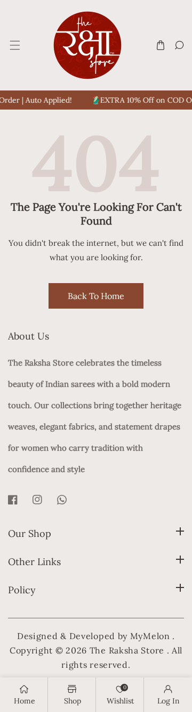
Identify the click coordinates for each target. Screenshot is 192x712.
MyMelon (150, 636)
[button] (14, 45)
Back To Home (96, 296)
